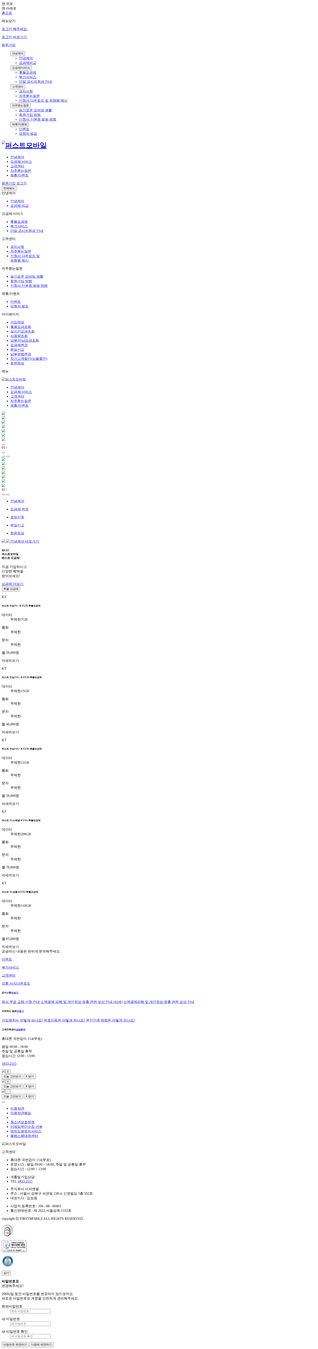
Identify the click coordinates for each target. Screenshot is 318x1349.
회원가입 (9, 45)
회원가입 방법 (30, 115)
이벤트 (24, 129)
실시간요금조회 (22, 331)
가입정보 (17, 322)
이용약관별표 (20, 1113)
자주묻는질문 (29, 96)
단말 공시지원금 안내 (35, 81)
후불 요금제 (10, 588)
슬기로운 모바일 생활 (35, 110)
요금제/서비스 (21, 161)
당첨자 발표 (28, 133)
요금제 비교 (19, 205)
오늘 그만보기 (12, 1076)
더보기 (14, 992)
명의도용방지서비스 (26, 1131)
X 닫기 (30, 1076)
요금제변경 (19, 345)
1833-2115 (9, 1063)
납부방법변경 (20, 354)
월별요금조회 (20, 327)
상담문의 (21, 1029)
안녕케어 (26, 58)
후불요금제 (27, 72)
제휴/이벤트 (19, 175)
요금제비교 (27, 63)
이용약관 (17, 1108)
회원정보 (17, 363)
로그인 (21, 183)
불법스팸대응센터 (24, 1136)
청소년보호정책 (22, 1122)
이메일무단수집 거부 (26, 1127)
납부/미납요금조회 (24, 340)
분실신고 (17, 349)
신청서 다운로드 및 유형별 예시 (43, 100)
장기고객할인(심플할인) (28, 358)
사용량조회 (19, 336)
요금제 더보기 (12, 584)
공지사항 (26, 91)
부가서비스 (27, 77)
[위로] (3, 1102)
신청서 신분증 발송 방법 (37, 119)
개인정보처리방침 (24, 1117)
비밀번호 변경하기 (15, 1344)
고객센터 (17, 166)
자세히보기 (10, 660)
